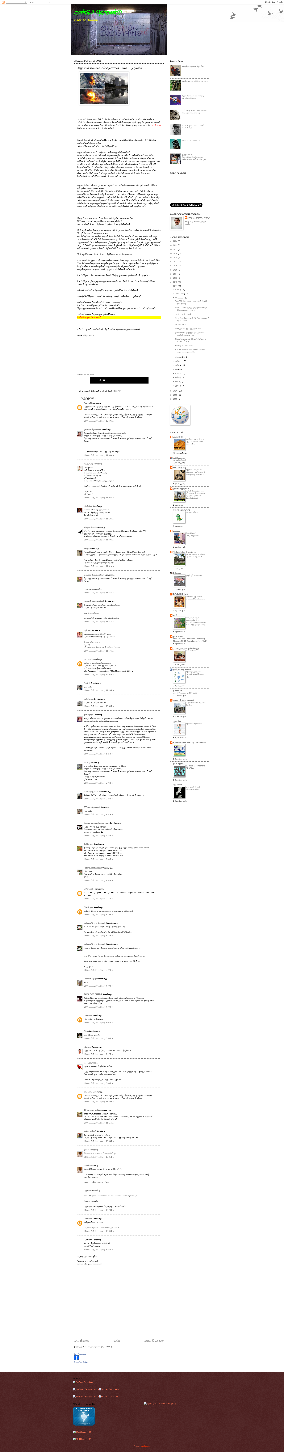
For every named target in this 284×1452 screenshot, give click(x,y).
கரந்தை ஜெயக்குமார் (181, 510)
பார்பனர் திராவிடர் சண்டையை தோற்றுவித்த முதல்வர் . (194, 111)
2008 (175, 399)
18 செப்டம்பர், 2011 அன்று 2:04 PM (98, 783)
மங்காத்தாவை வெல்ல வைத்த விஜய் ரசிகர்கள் (102, 647)
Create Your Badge (81, 1362)
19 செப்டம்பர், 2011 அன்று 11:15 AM (99, 1123)
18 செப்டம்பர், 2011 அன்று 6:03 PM (98, 1023)
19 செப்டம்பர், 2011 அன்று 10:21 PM (99, 1157)
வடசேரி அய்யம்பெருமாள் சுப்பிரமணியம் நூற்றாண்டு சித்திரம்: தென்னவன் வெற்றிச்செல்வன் (195, 494)
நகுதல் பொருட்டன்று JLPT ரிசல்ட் (185, 693)
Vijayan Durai (90, 527)
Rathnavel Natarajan (93, 868)
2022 (175, 245)
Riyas (86, 1031)
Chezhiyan (89, 907)
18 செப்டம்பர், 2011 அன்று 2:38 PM (98, 835)
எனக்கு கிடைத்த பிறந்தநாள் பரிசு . (188, 328)
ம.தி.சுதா (88, 630)
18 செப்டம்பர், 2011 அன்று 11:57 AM (99, 651)
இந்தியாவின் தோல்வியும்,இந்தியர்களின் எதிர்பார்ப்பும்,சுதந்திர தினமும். (194, 157)
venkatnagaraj (179, 467)
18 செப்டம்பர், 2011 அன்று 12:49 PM (99, 706)
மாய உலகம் (88, 659)
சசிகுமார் (88, 1047)
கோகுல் (87, 548)
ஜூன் (177, 365)
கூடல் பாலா (156, 125)
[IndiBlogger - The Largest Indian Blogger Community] (84, 1425)
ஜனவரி (178, 386)
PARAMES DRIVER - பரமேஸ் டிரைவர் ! (189, 742)
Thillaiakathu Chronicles (184, 552)
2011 (175, 286)
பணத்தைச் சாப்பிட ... (191, 140)
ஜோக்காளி (177, 785)
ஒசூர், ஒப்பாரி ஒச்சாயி (194, 575)
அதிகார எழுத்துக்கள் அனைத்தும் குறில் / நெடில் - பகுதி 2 (196, 674)
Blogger (137, 1446)
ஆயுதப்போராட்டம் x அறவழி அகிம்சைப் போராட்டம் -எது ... (190, 340)
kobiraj (87, 762)
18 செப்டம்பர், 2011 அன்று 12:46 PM (99, 690)
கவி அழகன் (89, 699)
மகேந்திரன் (88, 506)
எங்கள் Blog (178, 437)
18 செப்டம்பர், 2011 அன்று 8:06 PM (98, 1083)
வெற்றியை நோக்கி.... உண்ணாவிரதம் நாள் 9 (101, 1227)
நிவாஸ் (87, 1150)
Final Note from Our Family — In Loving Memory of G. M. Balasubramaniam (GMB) (190, 640)
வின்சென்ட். (89, 844)
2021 (175, 249)
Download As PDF (85, 374)
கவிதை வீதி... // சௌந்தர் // (95, 923)
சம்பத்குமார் (89, 464)
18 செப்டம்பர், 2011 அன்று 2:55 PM (98, 899)
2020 (175, 253)
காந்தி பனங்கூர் (90, 1131)
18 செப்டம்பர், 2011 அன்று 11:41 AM (99, 566)
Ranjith (87, 683)
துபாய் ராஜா (89, 715)
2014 (175, 274)
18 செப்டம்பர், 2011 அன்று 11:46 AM (99, 593)
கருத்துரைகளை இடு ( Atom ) (100, 1347)
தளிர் (175, 615)
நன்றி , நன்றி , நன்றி (183, 314)
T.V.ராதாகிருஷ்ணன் (92, 807)
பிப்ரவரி (178, 381)
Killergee (177, 573)
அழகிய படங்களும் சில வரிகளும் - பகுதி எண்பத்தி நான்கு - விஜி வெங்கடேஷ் (195, 472)
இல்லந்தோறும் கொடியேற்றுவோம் (192, 534)
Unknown (88, 1015)
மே (176, 369)
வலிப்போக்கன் (179, 458)
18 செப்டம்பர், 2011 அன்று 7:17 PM (98, 1054)
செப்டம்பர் (179, 298)
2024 (175, 241)
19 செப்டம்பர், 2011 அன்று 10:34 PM (99, 1231)
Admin (87, 403)
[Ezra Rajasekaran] (76, 1359)
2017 (175, 262)
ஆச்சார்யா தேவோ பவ (194, 724)
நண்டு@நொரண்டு (98, 12)
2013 (175, 278)
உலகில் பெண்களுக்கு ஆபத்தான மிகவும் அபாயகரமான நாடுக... (191, 308)
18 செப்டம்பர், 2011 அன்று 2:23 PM (98, 799)
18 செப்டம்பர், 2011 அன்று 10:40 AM (99, 421)
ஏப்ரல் (177, 373)
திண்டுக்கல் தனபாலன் (182, 669)
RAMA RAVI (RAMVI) (93, 994)
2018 (175, 257)
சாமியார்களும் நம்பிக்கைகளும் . (195, 81)
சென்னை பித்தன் (91, 979)
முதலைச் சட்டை (192, 512)
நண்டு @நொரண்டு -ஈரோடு (199, 218)
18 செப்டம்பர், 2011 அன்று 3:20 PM (98, 914)
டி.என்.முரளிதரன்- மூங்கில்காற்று (186, 648)
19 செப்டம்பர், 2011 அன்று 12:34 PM (99, 1141)
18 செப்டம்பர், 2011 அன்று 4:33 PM (98, 1007)
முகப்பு (116, 1340)
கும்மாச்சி (177, 721)
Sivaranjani (89, 889)
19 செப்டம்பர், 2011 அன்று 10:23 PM (99, 1210)
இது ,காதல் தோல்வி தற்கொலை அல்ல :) (193, 788)
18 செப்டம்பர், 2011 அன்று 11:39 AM (99, 540)
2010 (175, 391)
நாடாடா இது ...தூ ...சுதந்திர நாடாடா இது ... (193, 126)
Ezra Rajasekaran (80, 1354)
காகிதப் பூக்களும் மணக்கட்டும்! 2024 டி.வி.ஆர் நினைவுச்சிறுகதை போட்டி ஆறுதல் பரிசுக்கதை (196, 621)
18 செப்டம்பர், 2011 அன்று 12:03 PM (99, 675)
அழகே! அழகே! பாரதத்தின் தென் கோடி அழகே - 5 (195, 555)
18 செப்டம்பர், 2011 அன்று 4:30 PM (98, 986)
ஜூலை (178, 361)
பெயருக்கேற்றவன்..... (180, 460)
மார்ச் (177, 377)
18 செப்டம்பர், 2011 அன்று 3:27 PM (98, 970)
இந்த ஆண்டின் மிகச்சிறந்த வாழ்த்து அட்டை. (193, 97)
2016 (175, 266)
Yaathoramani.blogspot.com (97, 823)
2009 (175, 395)
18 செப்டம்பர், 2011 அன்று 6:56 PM (98, 1038)
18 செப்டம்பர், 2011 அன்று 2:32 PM (98, 814)
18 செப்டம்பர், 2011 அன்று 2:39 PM (98, 859)
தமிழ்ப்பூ (176, 531)
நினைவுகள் (177, 691)
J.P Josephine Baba (93, 1110)
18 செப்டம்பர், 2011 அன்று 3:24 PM (98, 935)
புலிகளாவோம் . (181, 324)
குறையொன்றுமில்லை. (93, 429)
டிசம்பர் (178, 290)
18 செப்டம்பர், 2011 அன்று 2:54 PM (98, 880)
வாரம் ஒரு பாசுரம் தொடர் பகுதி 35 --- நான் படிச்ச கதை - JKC (195, 441)
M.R (86, 1063)
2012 (175, 282)
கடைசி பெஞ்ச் (191, 651)
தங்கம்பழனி (178, 763)
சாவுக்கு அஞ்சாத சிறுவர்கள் (193, 66)
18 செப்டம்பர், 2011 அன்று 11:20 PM (99, 1102)
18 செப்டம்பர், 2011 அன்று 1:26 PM (98, 754)
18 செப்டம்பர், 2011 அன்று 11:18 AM (99, 519)
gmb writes (178, 636)
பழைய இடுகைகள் (154, 1340)
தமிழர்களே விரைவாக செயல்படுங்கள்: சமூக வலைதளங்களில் (190, 350)
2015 (175, 270)
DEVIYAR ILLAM (180, 594)
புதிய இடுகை (81, 1340)
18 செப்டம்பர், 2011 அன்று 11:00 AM (99, 455)
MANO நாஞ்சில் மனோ (93, 791)
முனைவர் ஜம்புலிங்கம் (181, 489)
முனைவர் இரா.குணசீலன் (94, 575)
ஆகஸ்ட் (178, 357)
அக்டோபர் (179, 294)
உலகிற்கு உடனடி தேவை (184, 345)
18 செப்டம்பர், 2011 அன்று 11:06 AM (99, 498)
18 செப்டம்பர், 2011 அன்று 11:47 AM (99, 622)
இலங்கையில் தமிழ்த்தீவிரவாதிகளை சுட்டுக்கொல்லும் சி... (189, 333)
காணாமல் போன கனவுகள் (184, 700)
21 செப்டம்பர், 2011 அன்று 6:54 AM (98, 1249)
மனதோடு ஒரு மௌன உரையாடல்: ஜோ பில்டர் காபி (195, 597)
